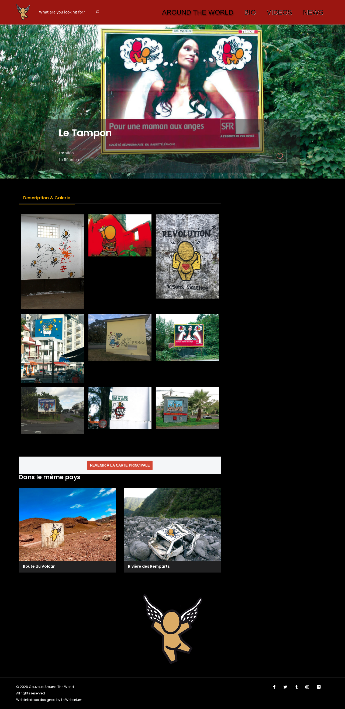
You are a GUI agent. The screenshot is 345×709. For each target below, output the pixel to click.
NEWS (313, 12)
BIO (250, 12)
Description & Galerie (46, 198)
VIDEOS (279, 12)
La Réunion (69, 159)
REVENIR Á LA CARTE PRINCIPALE (120, 465)
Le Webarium (71, 699)
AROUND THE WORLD (197, 12)
